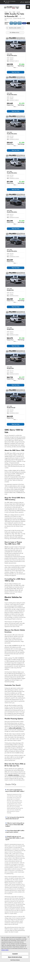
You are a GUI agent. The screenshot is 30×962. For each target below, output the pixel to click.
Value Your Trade (15, 72)
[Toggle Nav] (28, 7)
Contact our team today (15, 591)
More (15, 67)
